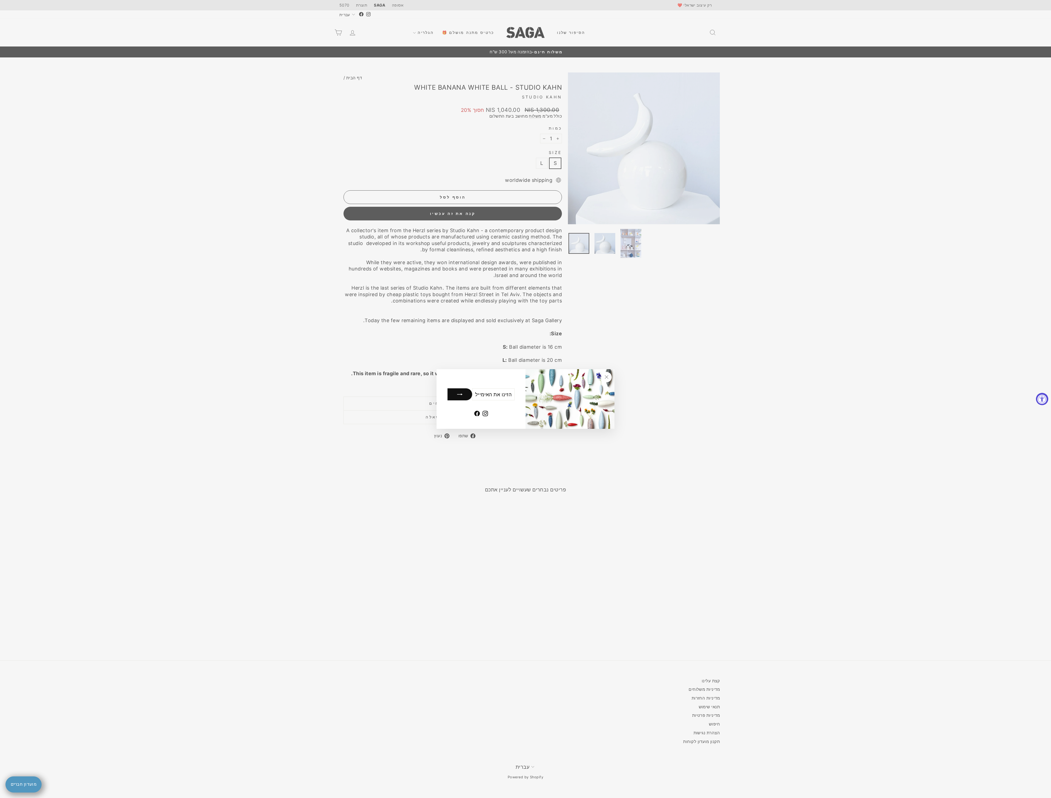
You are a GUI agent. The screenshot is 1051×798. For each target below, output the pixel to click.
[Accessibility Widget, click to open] (1042, 399)
